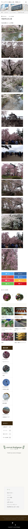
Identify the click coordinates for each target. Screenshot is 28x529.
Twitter (12, 525)
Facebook (15, 525)
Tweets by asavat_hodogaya (14, 453)
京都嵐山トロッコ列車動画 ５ (20, 329)
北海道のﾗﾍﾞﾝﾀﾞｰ (6, 417)
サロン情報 (9, 497)
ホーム (8, 489)
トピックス (6, 430)
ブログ (8, 500)
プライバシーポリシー (12, 504)
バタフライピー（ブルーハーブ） (6, 329)
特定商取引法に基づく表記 (13, 506)
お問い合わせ (10, 502)
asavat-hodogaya (16, 527)
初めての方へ (6, 434)
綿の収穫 (5, 403)
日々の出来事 (13, 12)
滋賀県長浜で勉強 (19, 317)
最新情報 (6, 12)
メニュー (9, 495)
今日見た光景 (6, 389)
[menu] (26, 2)
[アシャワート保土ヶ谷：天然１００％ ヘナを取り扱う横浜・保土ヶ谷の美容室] (14, 448)
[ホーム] (1, 12)
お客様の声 (6, 427)
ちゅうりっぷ (6, 361)
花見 (2, 342)
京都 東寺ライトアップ (20, 342)
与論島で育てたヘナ (5, 317)
